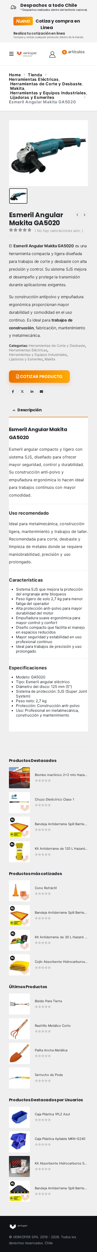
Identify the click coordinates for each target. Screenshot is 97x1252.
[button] (13, 54)
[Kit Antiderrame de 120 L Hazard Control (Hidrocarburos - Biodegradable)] (19, 851)
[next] (84, 214)
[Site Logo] (27, 53)
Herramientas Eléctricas (28, 350)
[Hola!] (52, 54)
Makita (50, 359)
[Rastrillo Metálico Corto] (19, 1028)
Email (41, 391)
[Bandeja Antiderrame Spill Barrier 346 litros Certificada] (19, 827)
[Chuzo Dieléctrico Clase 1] (19, 802)
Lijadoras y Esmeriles (26, 359)
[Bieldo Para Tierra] (19, 1003)
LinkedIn (32, 391)
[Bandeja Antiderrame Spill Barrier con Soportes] (19, 1191)
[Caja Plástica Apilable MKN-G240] (19, 1141)
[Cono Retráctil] (19, 890)
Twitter (22, 391)
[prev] (77, 214)
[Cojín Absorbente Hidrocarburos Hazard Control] (19, 964)
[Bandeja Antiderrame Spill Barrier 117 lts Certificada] (19, 915)
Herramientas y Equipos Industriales (38, 355)
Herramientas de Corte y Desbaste (57, 346)
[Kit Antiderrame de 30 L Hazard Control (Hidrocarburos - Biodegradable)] (19, 940)
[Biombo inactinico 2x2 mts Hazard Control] (19, 777)
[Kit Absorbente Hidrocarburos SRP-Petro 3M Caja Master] (19, 1166)
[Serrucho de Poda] (19, 1077)
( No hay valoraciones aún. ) (59, 230)
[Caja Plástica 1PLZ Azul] (19, 1117)
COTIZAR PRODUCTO (40, 376)
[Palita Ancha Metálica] (19, 1053)
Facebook (13, 391)
